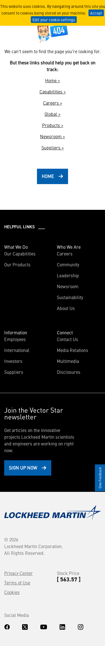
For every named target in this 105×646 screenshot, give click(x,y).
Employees (15, 339)
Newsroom (67, 286)
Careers (65, 253)
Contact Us (67, 339)
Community (68, 264)
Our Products (17, 264)
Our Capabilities (20, 253)
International (16, 350)
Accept (96, 13)
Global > (52, 114)
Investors (13, 361)
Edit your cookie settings (53, 19)
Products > (52, 125)
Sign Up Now (23, 467)
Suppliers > (52, 147)
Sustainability (70, 297)
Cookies (12, 592)
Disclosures (68, 372)
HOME (48, 176)
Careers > (52, 103)
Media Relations (72, 350)
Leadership (68, 275)
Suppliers (13, 372)
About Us (66, 308)
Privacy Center (18, 573)
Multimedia (68, 361)
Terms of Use (17, 582)
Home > (52, 80)
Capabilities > (52, 91)
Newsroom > (52, 136)
